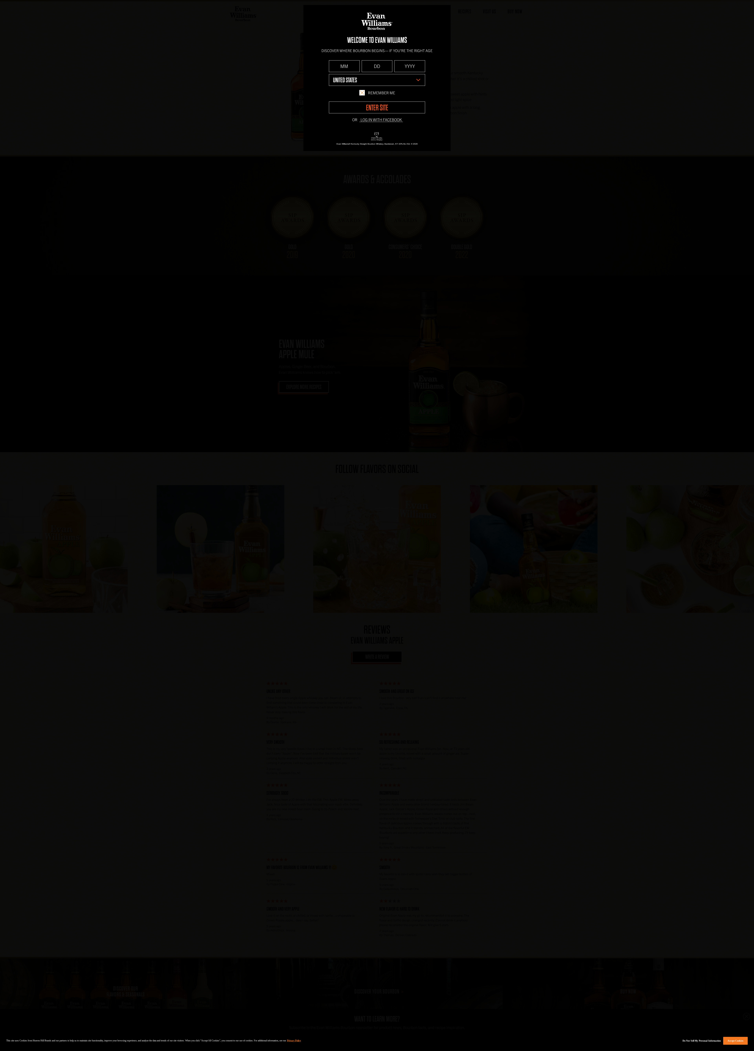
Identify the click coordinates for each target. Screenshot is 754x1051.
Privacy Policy (294, 1040)
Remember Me (381, 92)
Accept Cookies (735, 1040)
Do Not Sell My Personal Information (702, 1040)
